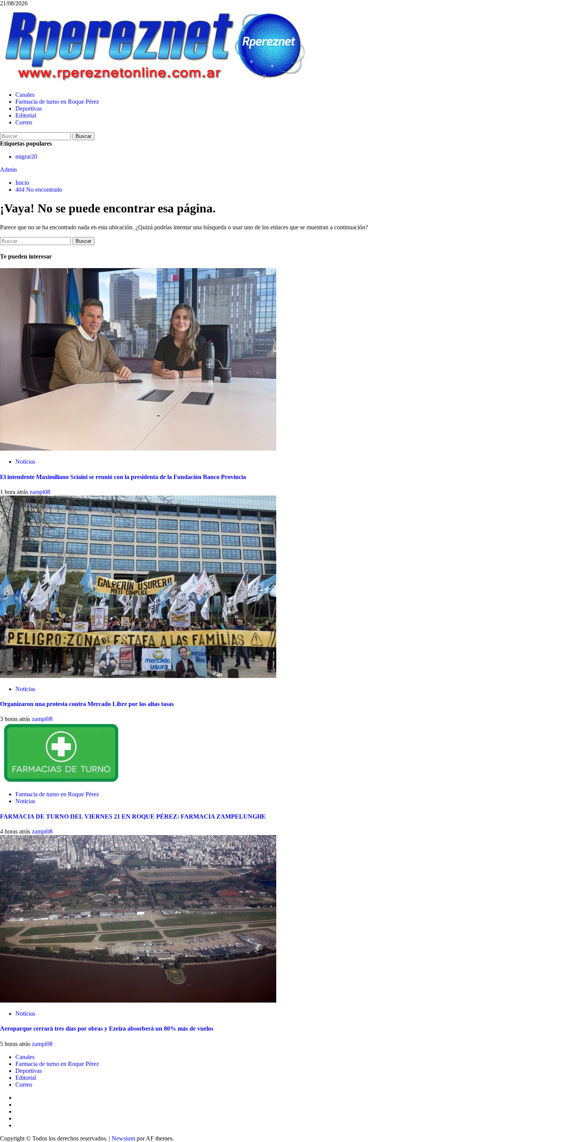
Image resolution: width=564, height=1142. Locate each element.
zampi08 (40, 492)
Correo (23, 122)
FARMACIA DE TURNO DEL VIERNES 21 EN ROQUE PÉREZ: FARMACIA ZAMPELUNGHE (133, 816)
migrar (26, 156)
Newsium (123, 1138)
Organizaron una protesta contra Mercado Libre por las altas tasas (87, 704)
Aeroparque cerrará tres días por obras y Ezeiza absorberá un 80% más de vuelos (106, 1028)
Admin (8, 169)
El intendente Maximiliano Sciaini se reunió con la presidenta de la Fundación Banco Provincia (123, 477)
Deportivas (28, 108)
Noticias (25, 461)
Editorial (25, 115)
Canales (25, 94)
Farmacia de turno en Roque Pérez (57, 101)
